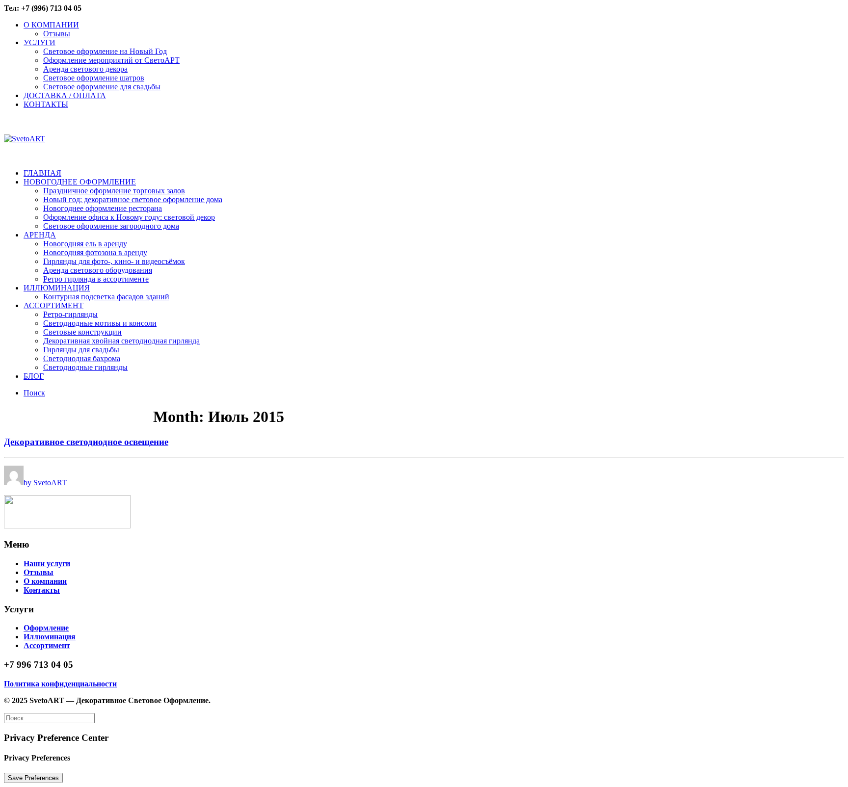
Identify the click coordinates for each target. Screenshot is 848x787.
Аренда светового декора (85, 69)
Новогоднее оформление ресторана (102, 208)
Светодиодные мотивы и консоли (100, 323)
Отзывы (56, 33)
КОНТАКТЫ (46, 104)
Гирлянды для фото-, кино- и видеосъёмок (114, 261)
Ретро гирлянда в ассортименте (96, 279)
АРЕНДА (40, 235)
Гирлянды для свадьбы (81, 349)
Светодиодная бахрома (81, 358)
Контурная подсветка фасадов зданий (106, 296)
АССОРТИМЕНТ (53, 305)
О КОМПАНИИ (51, 25)
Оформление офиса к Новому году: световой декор (129, 217)
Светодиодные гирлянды (85, 367)
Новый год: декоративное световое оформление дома (132, 199)
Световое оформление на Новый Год (105, 51)
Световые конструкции (82, 332)
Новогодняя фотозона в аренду (95, 252)
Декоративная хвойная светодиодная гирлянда (121, 341)
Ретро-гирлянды (70, 314)
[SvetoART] (424, 138)
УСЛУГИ (39, 42)
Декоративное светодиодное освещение (86, 442)
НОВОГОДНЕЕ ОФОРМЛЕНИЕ (80, 182)
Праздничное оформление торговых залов (114, 190)
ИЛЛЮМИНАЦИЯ (57, 288)
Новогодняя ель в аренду (85, 243)
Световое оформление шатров (93, 78)
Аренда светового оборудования (97, 270)
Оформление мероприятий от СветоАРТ (111, 60)
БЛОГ (34, 376)
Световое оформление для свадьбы (101, 86)
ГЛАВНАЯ (42, 173)
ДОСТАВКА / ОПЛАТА (65, 95)
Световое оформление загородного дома (111, 226)
